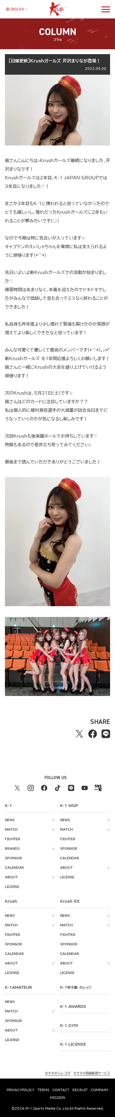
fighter (12, 839)
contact (60, 1089)
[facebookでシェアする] (92, 733)
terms (43, 1089)
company (99, 1089)
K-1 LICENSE (73, 1044)
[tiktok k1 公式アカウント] (57, 787)
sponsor (13, 858)
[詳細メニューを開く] (106, 9)
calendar (14, 867)
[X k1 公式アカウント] (17, 787)
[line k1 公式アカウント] (71, 787)
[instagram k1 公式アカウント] (30, 787)
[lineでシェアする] (106, 733)
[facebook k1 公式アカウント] (44, 787)
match (11, 829)
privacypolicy (20, 1089)
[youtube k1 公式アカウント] (84, 787)
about (11, 877)
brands (12, 848)
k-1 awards (73, 1006)
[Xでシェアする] (79, 733)
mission (57, 1097)
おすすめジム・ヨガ (58, 1073)
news (10, 819)
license (12, 886)
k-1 (75, 987)
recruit (80, 1089)
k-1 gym (69, 1025)
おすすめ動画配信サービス (92, 1073)
